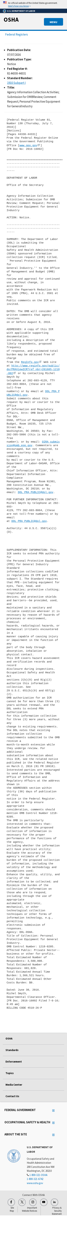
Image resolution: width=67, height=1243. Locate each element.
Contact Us (12, 1096)
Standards (12, 1050)
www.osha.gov (35, 1183)
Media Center (14, 1084)
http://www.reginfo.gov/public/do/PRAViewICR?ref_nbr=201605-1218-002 (33, 369)
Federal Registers (16, 34)
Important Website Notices (29, 1209)
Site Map (12, 1209)
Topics (10, 1073)
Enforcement (14, 1061)
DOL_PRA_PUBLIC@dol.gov (35, 492)
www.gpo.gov (28, 145)
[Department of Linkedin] (54, 1202)
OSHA (11, 19)
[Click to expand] (33, 4)
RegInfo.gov (30, 362)
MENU (53, 22)
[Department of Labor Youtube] (44, 1202)
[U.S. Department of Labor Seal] (14, 1156)
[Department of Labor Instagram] (33, 1202)
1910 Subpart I (16, 83)
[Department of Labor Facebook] (11, 1202)
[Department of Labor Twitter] (22, 1202)
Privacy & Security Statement (57, 1210)
